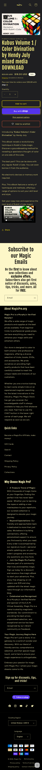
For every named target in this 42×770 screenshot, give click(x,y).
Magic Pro (17, 759)
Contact (8, 455)
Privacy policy (15, 763)
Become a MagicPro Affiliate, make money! (20, 436)
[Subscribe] (34, 298)
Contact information (29, 767)
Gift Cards (9, 444)
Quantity (5, 89)
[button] (5, 5)
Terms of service (28, 763)
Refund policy (29, 759)
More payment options (21, 117)
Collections (9, 472)
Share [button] (7, 230)
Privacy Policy (10, 467)
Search (7, 450)
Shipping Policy (11, 461)
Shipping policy (13, 767)
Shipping (5, 78)
